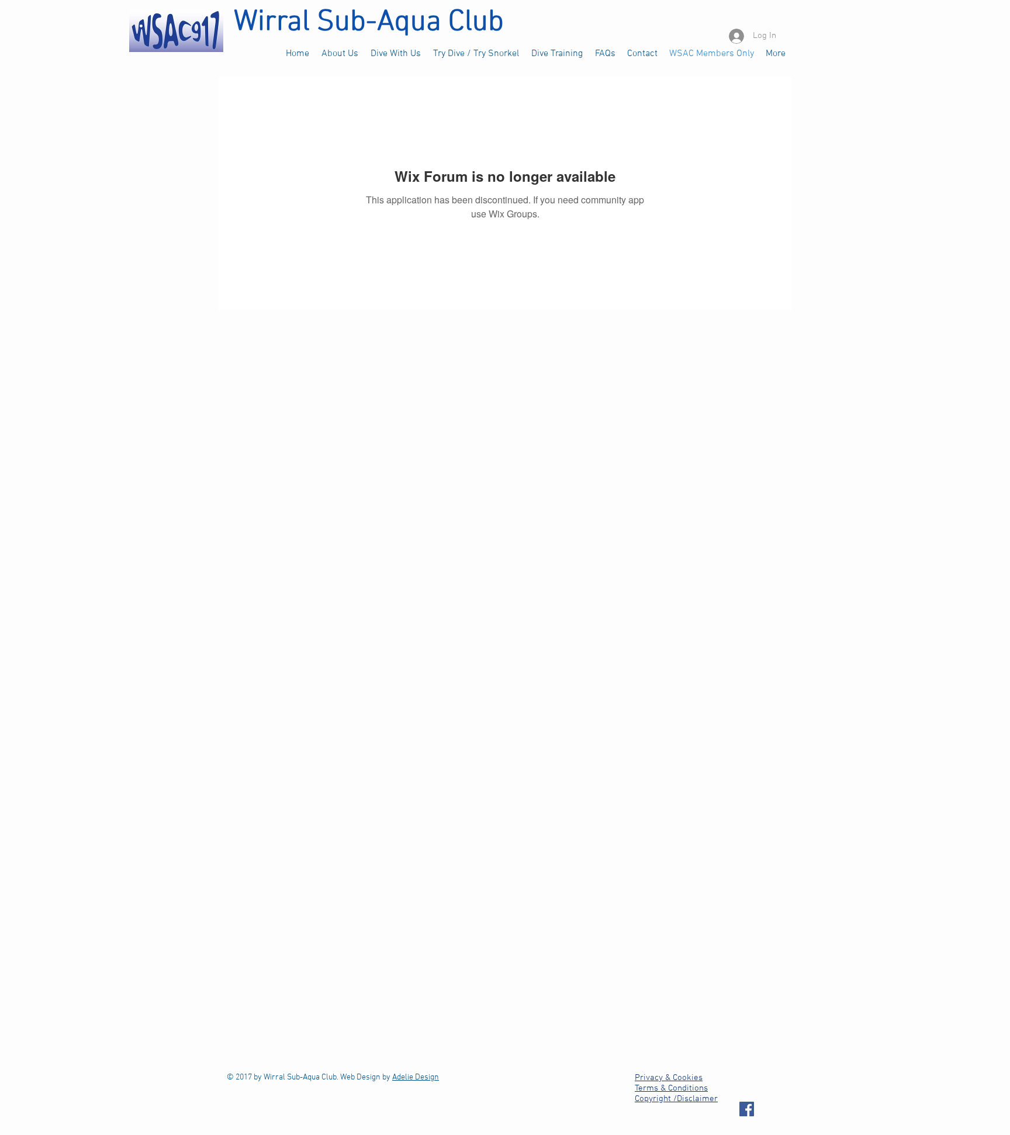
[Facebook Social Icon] (746, 1109)
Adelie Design (415, 1077)
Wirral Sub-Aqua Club (369, 22)
